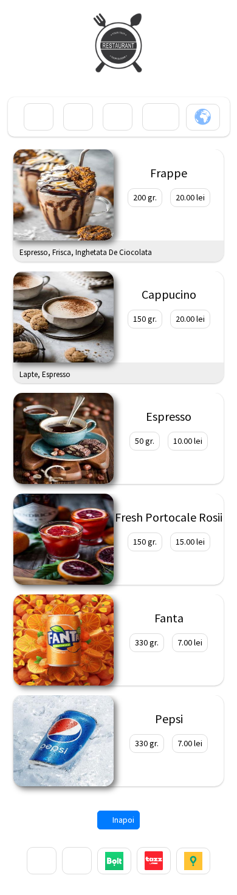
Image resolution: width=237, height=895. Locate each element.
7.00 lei (189, 642)
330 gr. (147, 642)
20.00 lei (190, 197)
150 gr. (145, 318)
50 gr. (144, 440)
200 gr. (145, 197)
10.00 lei (187, 440)
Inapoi (122, 819)
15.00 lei (190, 541)
